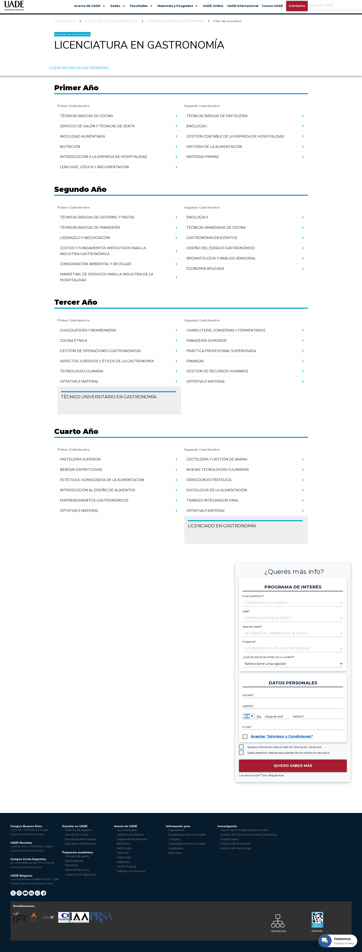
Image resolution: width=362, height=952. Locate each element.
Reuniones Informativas (81, 839)
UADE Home (64, 21)
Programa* (249, 641)
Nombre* (248, 695)
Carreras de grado (77, 856)
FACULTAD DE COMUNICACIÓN (111, 21)
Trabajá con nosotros (131, 871)
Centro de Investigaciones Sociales (244, 830)
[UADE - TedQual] (49, 921)
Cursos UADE (272, 6)
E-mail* (247, 727)
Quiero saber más (293, 765)
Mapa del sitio (278, 930)
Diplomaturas (74, 860)
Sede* (246, 611)
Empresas (175, 852)
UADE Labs (124, 848)
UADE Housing (126, 866)
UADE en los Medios (130, 834)
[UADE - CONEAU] (64, 921)
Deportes (123, 861)
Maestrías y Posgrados (178, 6)
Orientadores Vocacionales (187, 843)
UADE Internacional (242, 6)
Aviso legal (317, 930)
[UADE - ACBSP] (34, 921)
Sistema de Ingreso (78, 830)
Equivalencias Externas (80, 843)
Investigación (227, 826)
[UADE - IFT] (20, 921)
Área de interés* (252, 626)
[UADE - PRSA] (101, 921)
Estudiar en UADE (75, 826)
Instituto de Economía (235, 843)
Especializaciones (77, 869)
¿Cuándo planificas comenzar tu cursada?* (269, 656)
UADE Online (213, 6)
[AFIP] (329, 918)
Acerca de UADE (90, 6)
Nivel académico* (253, 596)
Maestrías (71, 865)
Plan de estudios (227, 21)
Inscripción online (77, 834)
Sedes (118, 6)
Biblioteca (124, 843)
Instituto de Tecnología (235, 848)
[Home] (14, 7)
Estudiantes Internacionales (187, 834)
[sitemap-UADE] (288, 920)
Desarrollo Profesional (132, 839)
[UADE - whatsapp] (38, 894)
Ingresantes (176, 830)
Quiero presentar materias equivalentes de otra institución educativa (288, 752)
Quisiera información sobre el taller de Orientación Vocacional (284, 747)
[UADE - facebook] (43, 894)
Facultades (142, 6)
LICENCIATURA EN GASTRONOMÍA (175, 21)
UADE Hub (124, 857)
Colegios (174, 839)
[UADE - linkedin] (32, 894)
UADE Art (123, 852)
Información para (178, 826)
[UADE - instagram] (20, 894)
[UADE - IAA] (80, 921)
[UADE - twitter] (13, 894)
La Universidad (126, 830)
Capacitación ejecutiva (80, 874)
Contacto (297, 6)
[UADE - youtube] (26, 894)
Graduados (175, 848)
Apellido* (248, 706)
